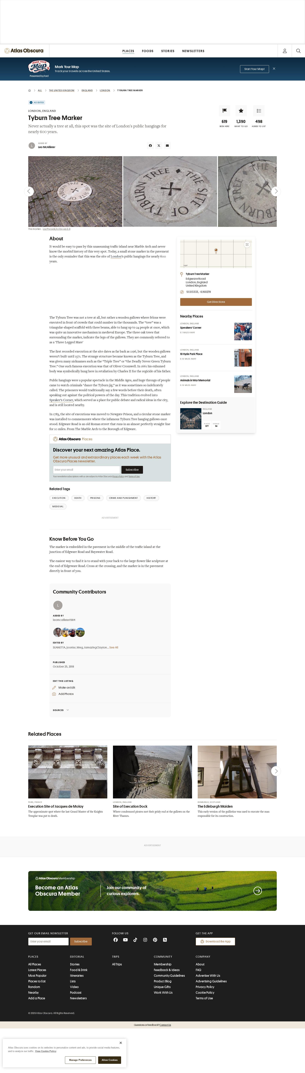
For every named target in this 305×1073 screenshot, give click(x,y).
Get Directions (216, 302)
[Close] (121, 1043)
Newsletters (78, 998)
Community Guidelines (169, 975)
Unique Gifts (162, 987)
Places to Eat (37, 981)
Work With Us (163, 992)
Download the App (218, 941)
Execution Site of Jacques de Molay (55, 806)
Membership (163, 964)
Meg (80, 647)
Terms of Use (134, 476)
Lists (73, 981)
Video (74, 987)
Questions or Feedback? (152, 1025)
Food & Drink (78, 970)
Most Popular (37, 975)
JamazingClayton (95, 647)
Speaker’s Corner (61, 400)
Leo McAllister (46, 147)
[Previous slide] (29, 191)
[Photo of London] (190, 418)
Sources (58, 710)
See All (113, 647)
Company (203, 956)
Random (34, 987)
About (200, 964)
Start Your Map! (254, 69)
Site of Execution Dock (130, 806)
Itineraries (76, 975)
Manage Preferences (80, 1060)
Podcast (75, 992)
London (116, 256)
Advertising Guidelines (211, 981)
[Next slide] (276, 191)
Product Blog (162, 981)
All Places (34, 964)
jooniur (71, 647)
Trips (116, 956)
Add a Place (36, 998)
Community (163, 956)
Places (33, 956)
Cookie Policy (205, 992)
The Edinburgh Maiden (215, 806)
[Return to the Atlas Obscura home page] (24, 50)
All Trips (117, 964)
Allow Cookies (110, 1060)
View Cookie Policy (45, 1051)
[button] (224, 110)
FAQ (198, 970)
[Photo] (243, 331)
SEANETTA (59, 647)
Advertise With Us (208, 975)
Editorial (77, 956)
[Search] (298, 50)
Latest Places (37, 970)
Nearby (33, 992)
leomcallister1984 (64, 620)
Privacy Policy (118, 476)
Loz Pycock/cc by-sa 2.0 (56, 229)
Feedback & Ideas (167, 970)
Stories (74, 964)
